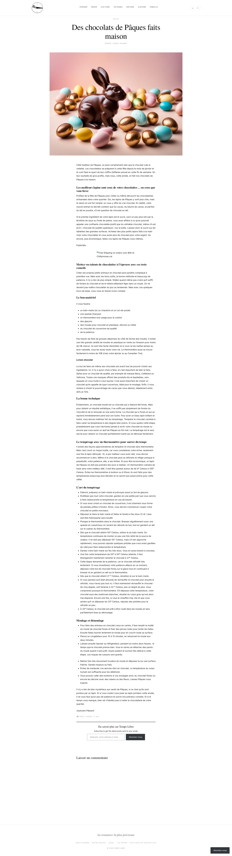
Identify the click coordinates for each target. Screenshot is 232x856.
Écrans (83, 7)
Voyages (118, 7)
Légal (111, 843)
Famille (154, 7)
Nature (130, 7)
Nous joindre (82, 843)
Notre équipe (99, 843)
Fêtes (116, 19)
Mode (94, 7)
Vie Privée (122, 843)
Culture (105, 7)
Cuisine (142, 7)
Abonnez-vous (135, 737)
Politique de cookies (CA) (143, 843)
